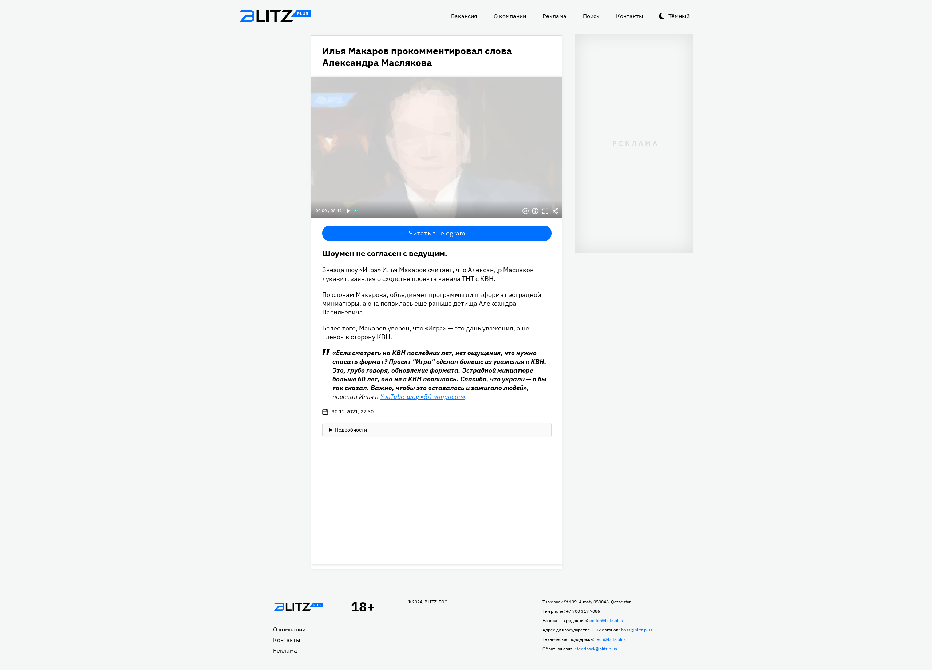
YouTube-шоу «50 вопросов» (422, 396)
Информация (535, 211)
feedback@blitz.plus (597, 648)
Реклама (554, 16)
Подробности (351, 430)
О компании (510, 16)
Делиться (555, 211)
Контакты (629, 16)
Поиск (591, 16)
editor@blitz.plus (606, 620)
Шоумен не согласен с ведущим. (384, 253)
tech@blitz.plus (610, 639)
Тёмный (679, 16)
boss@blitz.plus (636, 630)
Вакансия (464, 16)
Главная (298, 607)
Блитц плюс (275, 16)
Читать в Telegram (437, 233)
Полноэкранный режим (545, 211)
